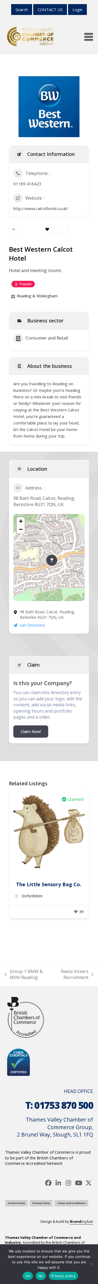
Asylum (81, 1221)
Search (22, 9)
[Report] (66, 229)
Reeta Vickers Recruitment (71, 974)
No (41, 1276)
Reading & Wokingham (37, 295)
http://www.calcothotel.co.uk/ (40, 208)
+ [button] (21, 521)
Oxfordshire (32, 895)
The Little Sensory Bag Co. (48, 884)
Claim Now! (31, 731)
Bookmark (47, 229)
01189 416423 (27, 183)
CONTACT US (50, 9)
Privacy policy (63, 1276)
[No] (91, 1264)
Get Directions (32, 625)
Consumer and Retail (47, 338)
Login (77, 9)
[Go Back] (14, 229)
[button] (88, 37)
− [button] (21, 529)
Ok (27, 1276)
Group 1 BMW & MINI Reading (24, 974)
